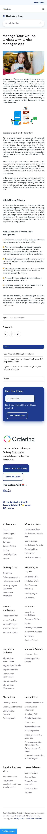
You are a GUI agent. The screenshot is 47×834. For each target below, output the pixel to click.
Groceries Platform (33, 619)
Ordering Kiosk (31, 549)
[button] (43, 9)
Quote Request (9, 533)
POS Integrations (32, 730)
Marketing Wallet (32, 581)
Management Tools (10, 615)
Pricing (6, 550)
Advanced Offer (31, 576)
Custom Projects (31, 640)
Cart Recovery (31, 585)
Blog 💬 (7, 490)
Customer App (31, 540)
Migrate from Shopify (12, 665)
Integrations (8, 537)
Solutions (29, 606)
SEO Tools (29, 589)
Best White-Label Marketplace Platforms (19, 354)
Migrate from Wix (10, 669)
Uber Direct (30, 722)
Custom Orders (31, 772)
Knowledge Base (9, 554)
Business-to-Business (33, 631)
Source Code (30, 777)
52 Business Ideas (10, 776)
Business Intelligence (17, 317)
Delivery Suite (10, 567)
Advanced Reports (10, 628)
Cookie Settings (8, 831)
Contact (6, 529)
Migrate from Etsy (10, 681)
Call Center (29, 553)
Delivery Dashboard (11, 581)
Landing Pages (31, 593)
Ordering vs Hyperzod (12, 706)
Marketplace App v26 (34, 545)
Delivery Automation (11, 577)
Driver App (7, 573)
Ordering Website (32, 529)
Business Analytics (10, 632)
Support (6, 558)
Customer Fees (31, 788)
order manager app (15, 93)
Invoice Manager (10, 624)
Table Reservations (33, 557)
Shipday (28, 792)
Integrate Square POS (34, 702)
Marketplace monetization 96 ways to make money (12, 783)
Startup (28, 623)
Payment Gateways (32, 726)
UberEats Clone (31, 654)
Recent (6, 347)
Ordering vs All (9, 718)
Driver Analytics (9, 619)
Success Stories (9, 546)
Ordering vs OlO (10, 702)
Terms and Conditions (34, 818)
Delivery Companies (33, 627)
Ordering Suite (33, 524)
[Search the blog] (41, 23)
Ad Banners (29, 597)
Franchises (39, 2)
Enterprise (29, 635)
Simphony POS (31, 714)
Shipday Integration (33, 718)
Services (6, 542)
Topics (6, 378)
